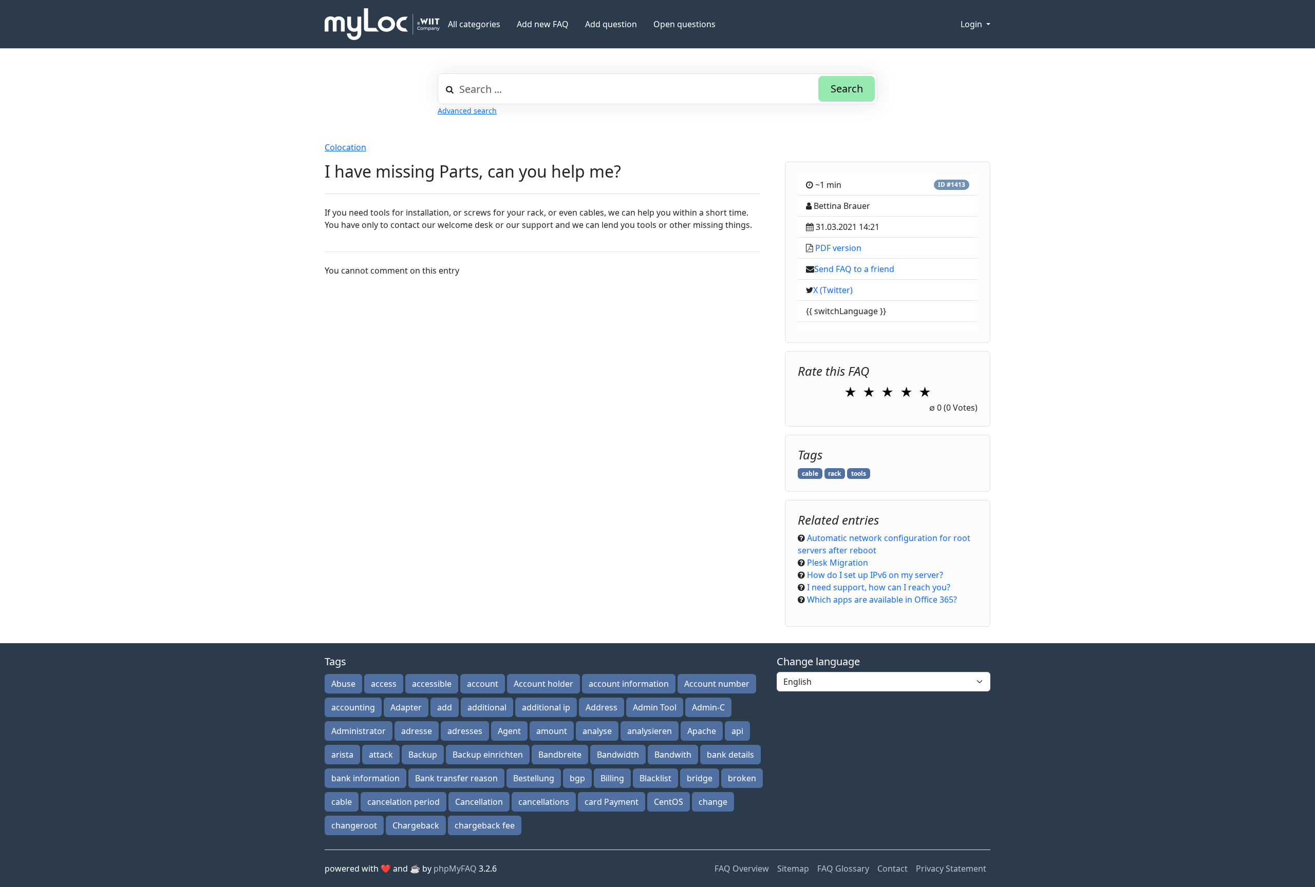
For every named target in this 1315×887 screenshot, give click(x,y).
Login (972, 24)
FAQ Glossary (843, 868)
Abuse (343, 683)
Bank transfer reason (456, 778)
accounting (353, 707)
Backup (422, 754)
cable (810, 473)
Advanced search (467, 110)
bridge (699, 778)
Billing (612, 778)
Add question (611, 24)
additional (486, 707)
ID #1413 (951, 184)
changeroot (354, 825)
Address (601, 707)
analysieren (649, 731)
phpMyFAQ (455, 868)
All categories (474, 24)
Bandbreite (559, 754)
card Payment (611, 801)
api (737, 731)
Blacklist (655, 778)
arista (342, 754)
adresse (416, 731)
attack (381, 754)
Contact (892, 868)
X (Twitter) (833, 290)
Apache (701, 731)
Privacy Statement (951, 868)
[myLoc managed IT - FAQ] (382, 24)
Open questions (684, 24)
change (713, 801)
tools (858, 473)
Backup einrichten (488, 754)
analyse (597, 731)
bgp (577, 778)
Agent (509, 731)
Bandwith (672, 754)
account (482, 683)
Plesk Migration (837, 562)
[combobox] (657, 88)
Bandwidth (618, 754)
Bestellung (533, 778)
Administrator (358, 731)
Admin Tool (655, 707)
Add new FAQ (543, 24)
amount (551, 731)
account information (629, 683)
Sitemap (793, 868)
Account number (716, 683)
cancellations (543, 801)
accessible (432, 683)
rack (834, 473)
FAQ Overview (742, 868)
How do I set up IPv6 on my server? (875, 575)
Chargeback (415, 825)
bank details (730, 754)
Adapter (406, 707)
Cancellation (479, 801)
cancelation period (403, 801)
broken (742, 778)
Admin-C (708, 707)
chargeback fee (485, 825)
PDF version (838, 248)
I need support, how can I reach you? (878, 587)
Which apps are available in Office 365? (882, 599)
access (384, 683)
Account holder (543, 683)
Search (847, 88)
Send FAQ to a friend (854, 269)
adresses (464, 731)
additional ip (546, 707)
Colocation (345, 147)
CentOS (668, 801)
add (444, 707)
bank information (365, 778)
